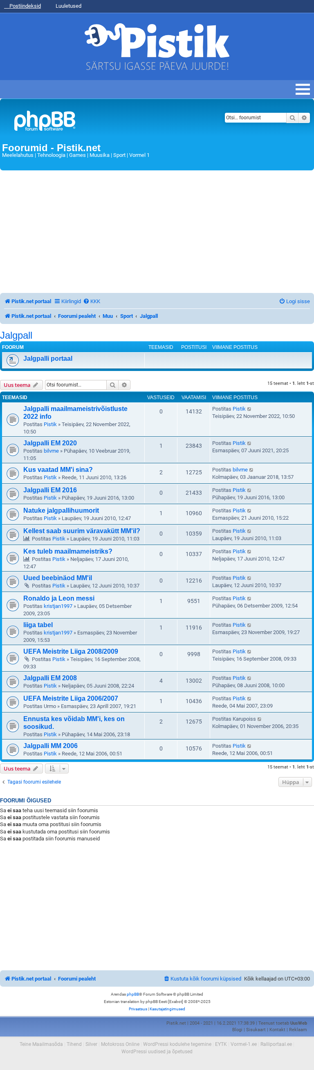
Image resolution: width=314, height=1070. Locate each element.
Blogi (237, 1029)
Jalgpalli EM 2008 (50, 678)
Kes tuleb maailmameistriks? (67, 551)
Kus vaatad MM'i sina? (58, 469)
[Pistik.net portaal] (103, 122)
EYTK (221, 1044)
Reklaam (298, 1029)
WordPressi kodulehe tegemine (177, 1044)
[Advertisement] (157, 231)
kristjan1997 (58, 606)
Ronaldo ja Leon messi (58, 598)
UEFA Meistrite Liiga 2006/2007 (70, 698)
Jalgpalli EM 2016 (50, 490)
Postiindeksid (24, 6)
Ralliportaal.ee (276, 1044)
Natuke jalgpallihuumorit (61, 510)
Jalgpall (16, 335)
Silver (91, 1044)
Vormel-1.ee (244, 1044)
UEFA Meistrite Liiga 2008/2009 (70, 651)
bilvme (51, 451)
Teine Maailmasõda (41, 1044)
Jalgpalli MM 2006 (50, 745)
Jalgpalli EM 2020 (50, 443)
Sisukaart (256, 1029)
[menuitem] (91, 301)
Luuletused (67, 6)
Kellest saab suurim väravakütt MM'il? (81, 530)
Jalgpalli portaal (47, 358)
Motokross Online (120, 1044)
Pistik (50, 424)
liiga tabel (38, 624)
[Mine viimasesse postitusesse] (249, 409)
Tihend (74, 1044)
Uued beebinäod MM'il (57, 577)
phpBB (133, 994)
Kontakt (277, 1029)
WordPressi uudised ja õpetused (157, 1051)
